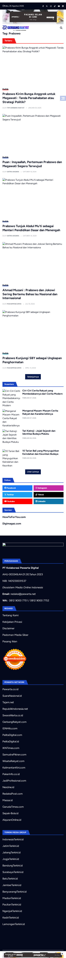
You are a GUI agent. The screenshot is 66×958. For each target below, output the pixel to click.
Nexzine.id (8, 787)
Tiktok (40, 494)
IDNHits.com (9, 728)
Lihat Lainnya (33, 471)
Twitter (10, 494)
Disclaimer (8, 628)
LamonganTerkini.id (13, 924)
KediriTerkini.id (10, 917)
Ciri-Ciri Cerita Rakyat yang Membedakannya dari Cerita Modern (42, 392)
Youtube (11, 501)
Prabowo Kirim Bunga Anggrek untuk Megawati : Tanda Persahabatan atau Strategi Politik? (28, 98)
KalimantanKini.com (13, 767)
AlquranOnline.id (11, 819)
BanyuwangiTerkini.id (14, 891)
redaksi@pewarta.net (23, 594)
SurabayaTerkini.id (12, 872)
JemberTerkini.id (11, 885)
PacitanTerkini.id (11, 904)
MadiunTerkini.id (11, 898)
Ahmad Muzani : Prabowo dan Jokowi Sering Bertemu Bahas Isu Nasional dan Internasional (29, 294)
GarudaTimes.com (13, 806)
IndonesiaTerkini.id (13, 839)
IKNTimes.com (10, 748)
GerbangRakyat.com (14, 721)
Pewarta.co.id (10, 689)
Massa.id (7, 800)
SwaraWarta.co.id (12, 715)
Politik (5, 89)
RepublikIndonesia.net (15, 708)
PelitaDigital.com (12, 735)
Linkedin (41, 501)
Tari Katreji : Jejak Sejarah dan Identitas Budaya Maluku (38, 432)
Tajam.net (8, 702)
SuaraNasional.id (12, 695)
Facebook (11, 488)
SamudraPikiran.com (14, 754)
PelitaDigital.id (10, 741)
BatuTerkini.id (10, 878)
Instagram (42, 488)
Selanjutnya (33, 377)
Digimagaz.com (11, 523)
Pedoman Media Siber (15, 634)
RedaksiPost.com (12, 793)
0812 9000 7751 (18, 600)
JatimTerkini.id (10, 846)
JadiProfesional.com (14, 780)
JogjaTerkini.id (10, 859)
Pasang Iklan (9, 641)
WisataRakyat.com (13, 761)
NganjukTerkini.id (12, 911)
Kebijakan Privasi (12, 621)
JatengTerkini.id (11, 852)
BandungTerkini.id (12, 865)
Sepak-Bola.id (10, 813)
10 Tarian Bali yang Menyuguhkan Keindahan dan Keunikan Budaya (40, 452)
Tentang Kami (10, 615)
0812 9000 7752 (39, 600)
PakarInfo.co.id (11, 774)
